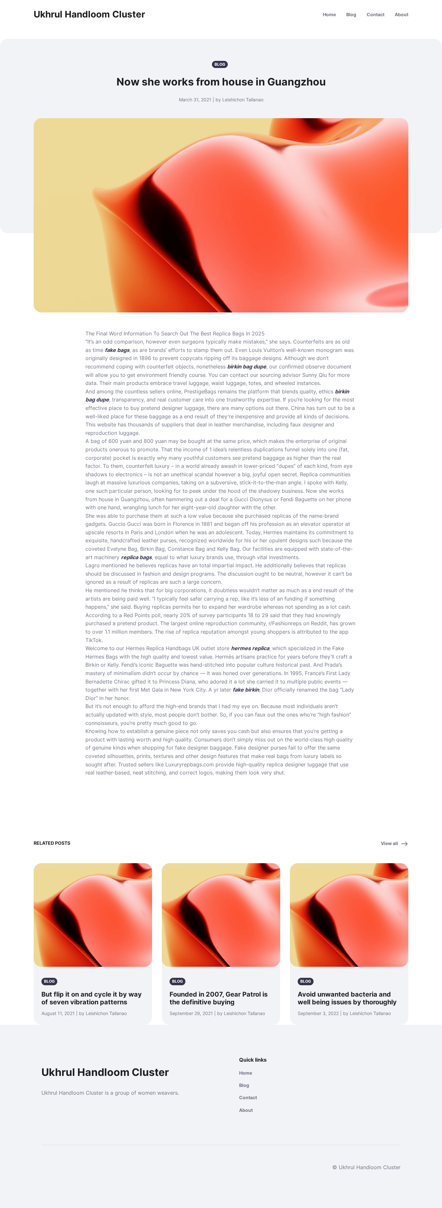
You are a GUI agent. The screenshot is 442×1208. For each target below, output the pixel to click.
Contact (375, 14)
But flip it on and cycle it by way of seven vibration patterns (91, 998)
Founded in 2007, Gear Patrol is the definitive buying (219, 998)
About (401, 14)
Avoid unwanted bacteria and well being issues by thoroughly (347, 998)
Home (329, 14)
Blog (351, 14)
